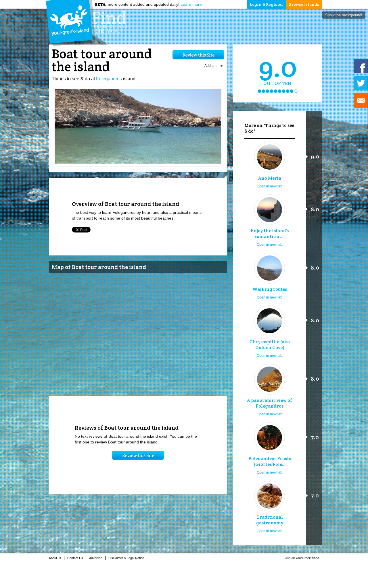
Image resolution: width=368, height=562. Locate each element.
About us (55, 558)
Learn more (191, 4)
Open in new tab (269, 186)
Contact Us (75, 558)
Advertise (95, 558)
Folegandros (109, 78)
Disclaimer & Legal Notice (126, 558)
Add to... (210, 66)
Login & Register (266, 4)
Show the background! (343, 15)
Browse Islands (304, 4)
